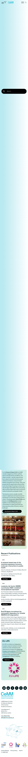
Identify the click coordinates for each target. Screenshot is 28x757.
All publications (4, 555)
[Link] (26, 3)
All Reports (4, 513)
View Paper (5, 579)
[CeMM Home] (7, 3)
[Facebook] (12, 688)
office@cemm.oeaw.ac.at (7, 717)
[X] (16, 688)
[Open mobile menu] (22, 3)
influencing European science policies (12, 650)
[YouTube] (25, 688)
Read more (7, 660)
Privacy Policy (13, 750)
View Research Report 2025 (11, 511)
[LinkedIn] (8, 688)
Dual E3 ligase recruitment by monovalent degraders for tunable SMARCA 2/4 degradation (13, 613)
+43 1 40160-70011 (5, 716)
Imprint (21, 750)
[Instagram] (21, 688)
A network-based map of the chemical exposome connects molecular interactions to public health (12, 565)
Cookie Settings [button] (5, 750)
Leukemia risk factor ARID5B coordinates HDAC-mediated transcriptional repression (11, 587)
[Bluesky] (4, 688)
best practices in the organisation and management (11, 654)
